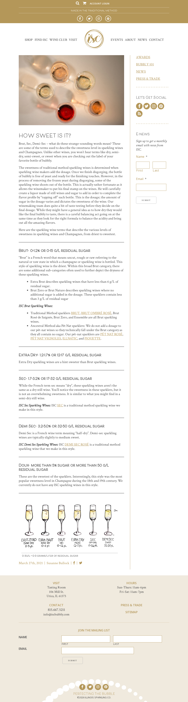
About (130, 40)
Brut (75, 313)
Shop (29, 40)
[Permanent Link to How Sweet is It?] (71, 124)
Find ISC (41, 40)
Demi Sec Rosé (77, 444)
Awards (143, 57)
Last (156, 170)
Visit (73, 40)
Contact (156, 40)
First (139, 170)
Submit (146, 200)
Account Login (99, 3)
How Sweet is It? (45, 135)
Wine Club (58, 40)
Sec (60, 405)
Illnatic (69, 338)
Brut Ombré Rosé (96, 313)
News (142, 40)
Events (117, 40)
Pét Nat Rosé (111, 334)
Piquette (92, 338)
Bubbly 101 (145, 64)
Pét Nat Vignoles (45, 338)
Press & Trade (148, 78)
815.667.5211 (56, 609)
